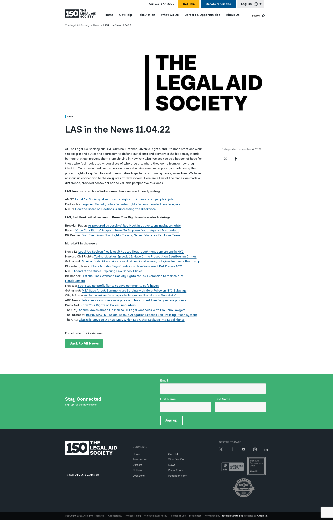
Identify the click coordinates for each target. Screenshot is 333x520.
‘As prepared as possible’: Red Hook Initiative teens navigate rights (134, 226)
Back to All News (84, 343)
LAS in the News (94, 333)
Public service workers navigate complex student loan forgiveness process (133, 300)
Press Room (175, 470)
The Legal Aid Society (77, 25)
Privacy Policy (133, 515)
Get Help (189, 4)
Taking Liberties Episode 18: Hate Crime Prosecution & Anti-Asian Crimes (145, 257)
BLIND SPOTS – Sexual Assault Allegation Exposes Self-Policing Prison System (141, 315)
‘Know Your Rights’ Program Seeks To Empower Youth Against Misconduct (127, 230)
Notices (137, 470)
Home (109, 15)
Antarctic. (262, 515)
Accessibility (115, 515)
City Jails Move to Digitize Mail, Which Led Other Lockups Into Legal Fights (132, 320)
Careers (137, 465)
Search (256, 16)
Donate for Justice (218, 4)
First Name (168, 399)
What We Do (170, 15)
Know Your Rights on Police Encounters (108, 305)
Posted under (73, 333)
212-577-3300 (164, 4)
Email (164, 381)
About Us (233, 15)
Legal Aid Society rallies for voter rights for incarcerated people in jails (124, 199)
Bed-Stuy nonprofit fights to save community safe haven (118, 286)
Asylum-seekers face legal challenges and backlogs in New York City (132, 295)
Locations (139, 476)
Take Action (146, 15)
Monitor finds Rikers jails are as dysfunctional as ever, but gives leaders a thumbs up (141, 261)
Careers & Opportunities (202, 15)
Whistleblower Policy (155, 515)
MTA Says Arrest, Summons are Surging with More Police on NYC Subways (134, 291)
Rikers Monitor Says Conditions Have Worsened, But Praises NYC (136, 266)
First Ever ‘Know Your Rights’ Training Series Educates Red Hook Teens (131, 235)
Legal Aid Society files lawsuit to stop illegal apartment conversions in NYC (131, 252)
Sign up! (171, 420)
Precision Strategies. (232, 515)
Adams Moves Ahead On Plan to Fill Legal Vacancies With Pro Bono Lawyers (132, 310)
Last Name (222, 399)
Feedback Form (177, 476)
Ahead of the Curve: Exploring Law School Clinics (108, 271)
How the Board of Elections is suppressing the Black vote (115, 209)
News (96, 25)
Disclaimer (195, 515)
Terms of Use (178, 515)
